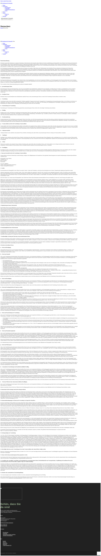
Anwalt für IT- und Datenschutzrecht (15, 477)
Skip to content (3, 0)
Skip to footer (8, 0)
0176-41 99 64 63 (3, 525)
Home (1, 28)
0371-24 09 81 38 (3, 524)
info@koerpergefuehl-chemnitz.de (6, 522)
